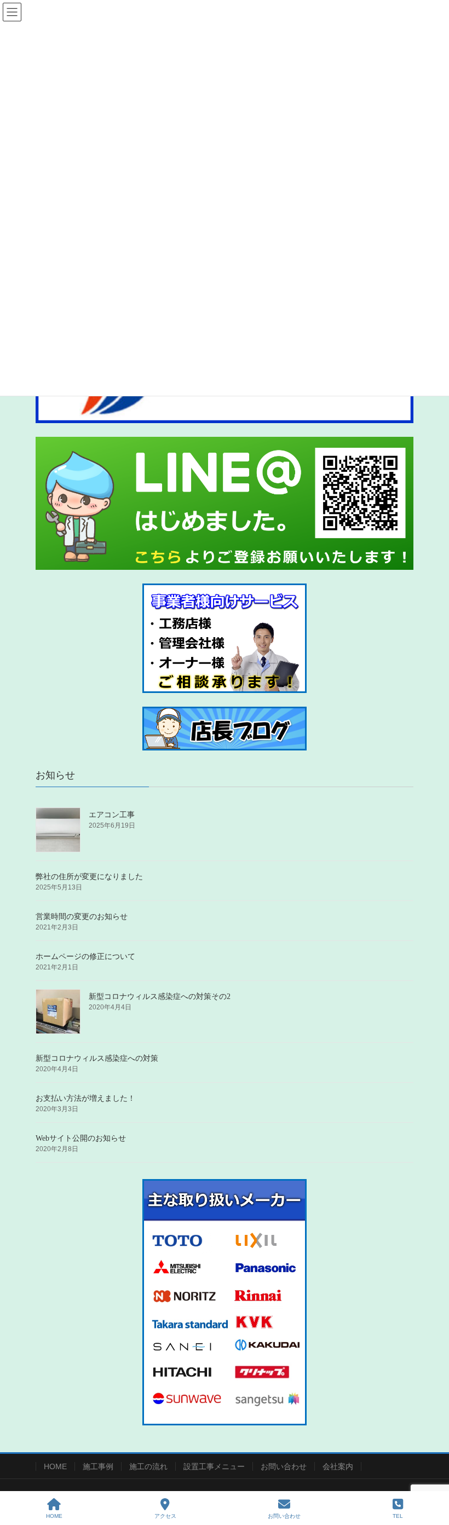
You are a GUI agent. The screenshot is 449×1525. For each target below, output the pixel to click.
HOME (55, 1466)
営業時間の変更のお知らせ (82, 916)
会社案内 (338, 1466)
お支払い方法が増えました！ (85, 1098)
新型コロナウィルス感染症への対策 (97, 1058)
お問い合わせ (284, 1466)
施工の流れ (148, 1466)
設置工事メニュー (214, 1466)
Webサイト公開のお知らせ (81, 1138)
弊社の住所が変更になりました (89, 877)
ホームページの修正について (85, 956)
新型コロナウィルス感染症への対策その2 (160, 996)
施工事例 (98, 1466)
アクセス (165, 1516)
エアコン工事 (112, 815)
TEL (398, 1516)
